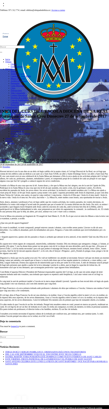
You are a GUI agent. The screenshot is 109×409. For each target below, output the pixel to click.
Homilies (10, 160)
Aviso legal (62, 408)
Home (2, 160)
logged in (15, 326)
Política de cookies (94, 408)
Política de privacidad (77, 408)
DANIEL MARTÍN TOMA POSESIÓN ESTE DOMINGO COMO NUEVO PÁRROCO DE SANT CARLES (53, 357)
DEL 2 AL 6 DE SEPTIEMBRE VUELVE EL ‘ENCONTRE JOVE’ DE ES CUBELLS (43, 354)
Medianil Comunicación (46, 408)
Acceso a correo (58, 10)
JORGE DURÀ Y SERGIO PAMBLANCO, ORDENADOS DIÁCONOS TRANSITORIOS (45, 352)
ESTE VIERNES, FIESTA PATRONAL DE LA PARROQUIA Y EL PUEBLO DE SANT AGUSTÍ (48, 359)
